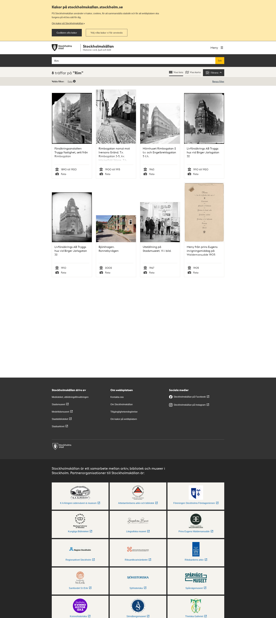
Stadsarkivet (58, 426)
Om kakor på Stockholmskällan (67, 23)
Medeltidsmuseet (60, 412)
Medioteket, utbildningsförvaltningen (70, 397)
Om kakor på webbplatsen (123, 419)
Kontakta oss (117, 397)
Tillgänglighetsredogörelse (124, 412)
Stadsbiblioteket (60, 419)
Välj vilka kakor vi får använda (107, 32)
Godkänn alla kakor (66, 32)
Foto (70, 81)
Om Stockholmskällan (121, 404)
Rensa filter (218, 81)
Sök (220, 60)
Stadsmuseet (58, 404)
